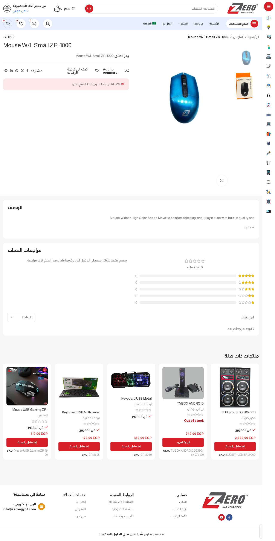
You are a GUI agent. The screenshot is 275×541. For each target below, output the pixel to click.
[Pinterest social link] (17, 71)
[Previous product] (14, 37)
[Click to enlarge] (222, 180)
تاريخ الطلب (180, 509)
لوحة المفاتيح (143, 404)
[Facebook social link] (27, 71)
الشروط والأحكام (123, 516)
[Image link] (225, 500)
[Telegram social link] (6, 71)
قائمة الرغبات (179, 516)
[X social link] (22, 71)
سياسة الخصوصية (123, 509)
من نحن (80, 516)
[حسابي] (47, 23)
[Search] (89, 9)
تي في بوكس (195, 409)
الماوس (238, 37)
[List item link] (24, 506)
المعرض (80, 509)
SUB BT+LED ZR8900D (239, 412)
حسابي (183, 501)
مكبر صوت (248, 418)
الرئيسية (253, 37)
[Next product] (5, 37)
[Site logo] (243, 8)
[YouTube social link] (221, 517)
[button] (235, 446)
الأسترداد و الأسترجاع (121, 501)
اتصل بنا (81, 501)
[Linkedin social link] (11, 71)
